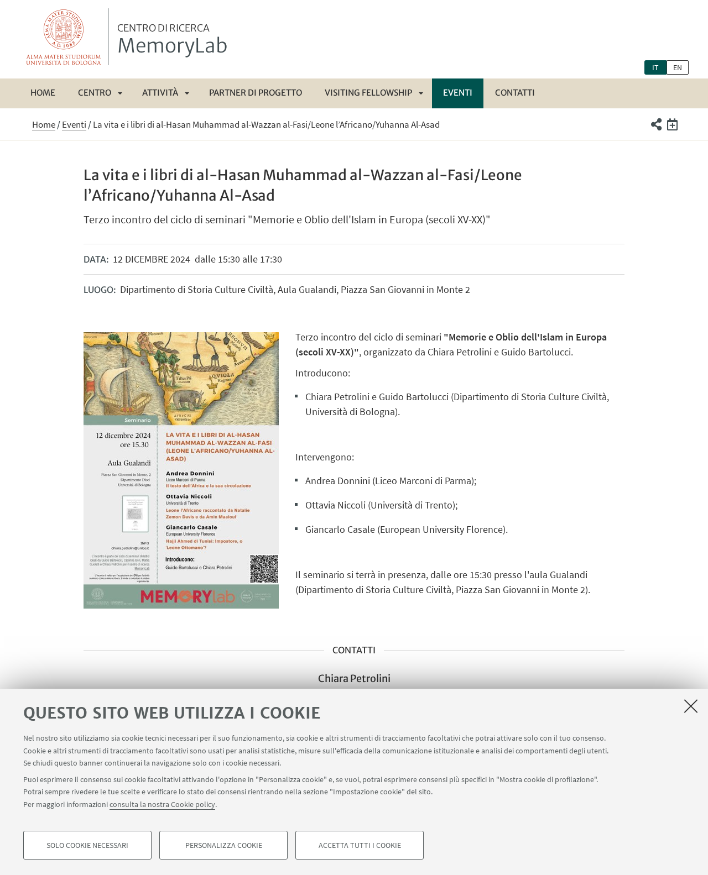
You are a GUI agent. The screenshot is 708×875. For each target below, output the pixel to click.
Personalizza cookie (223, 845)
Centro (94, 92)
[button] (656, 124)
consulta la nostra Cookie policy (162, 804)
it (655, 67)
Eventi (457, 92)
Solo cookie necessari (87, 845)
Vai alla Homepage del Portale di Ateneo (63, 36)
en (677, 67)
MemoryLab (172, 40)
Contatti (515, 92)
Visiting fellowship (368, 92)
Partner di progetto (255, 92)
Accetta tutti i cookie (360, 845)
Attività (160, 92)
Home (42, 92)
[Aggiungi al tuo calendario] (672, 124)
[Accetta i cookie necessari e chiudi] (691, 706)
